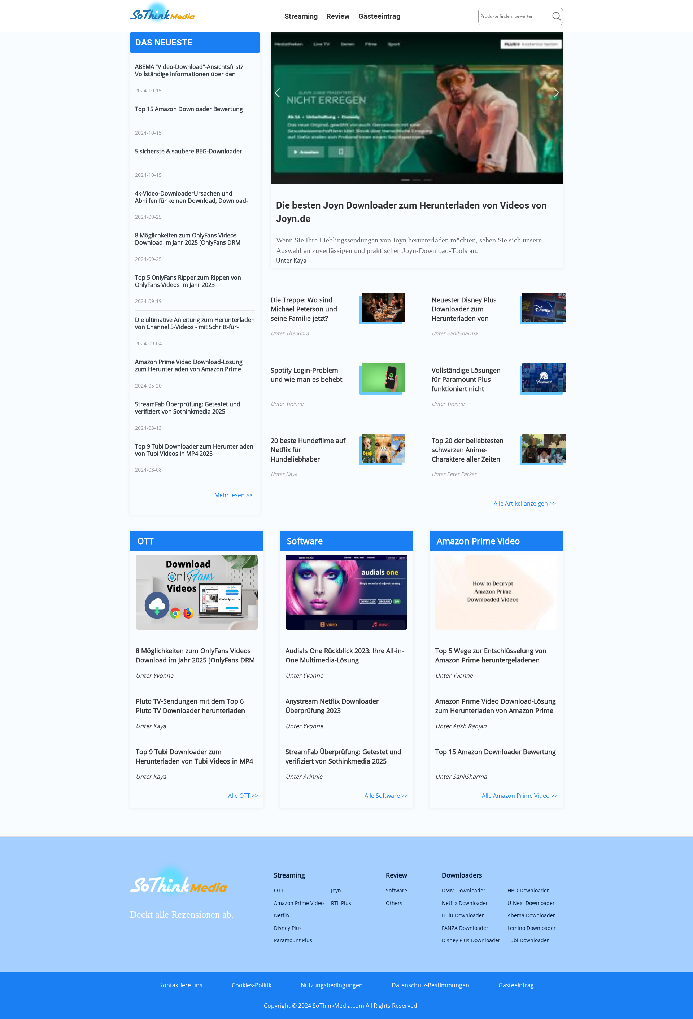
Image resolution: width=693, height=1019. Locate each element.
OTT (279, 890)
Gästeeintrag (379, 16)
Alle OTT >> (243, 796)
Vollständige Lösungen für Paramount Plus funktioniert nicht (466, 379)
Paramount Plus (293, 940)
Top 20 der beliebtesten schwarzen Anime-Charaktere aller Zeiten (468, 449)
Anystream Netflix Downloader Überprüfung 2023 (332, 706)
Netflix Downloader (465, 903)
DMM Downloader (463, 890)
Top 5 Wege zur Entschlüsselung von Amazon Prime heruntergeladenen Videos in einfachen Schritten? (490, 655)
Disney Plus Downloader (471, 940)
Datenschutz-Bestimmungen (430, 985)
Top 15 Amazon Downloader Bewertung (189, 109)
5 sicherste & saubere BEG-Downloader (188, 151)
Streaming (301, 16)
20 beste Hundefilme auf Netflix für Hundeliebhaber (308, 449)
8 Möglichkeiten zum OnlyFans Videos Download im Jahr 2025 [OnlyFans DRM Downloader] (187, 239)
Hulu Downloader (463, 915)
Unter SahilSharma (455, 333)
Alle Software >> (386, 796)
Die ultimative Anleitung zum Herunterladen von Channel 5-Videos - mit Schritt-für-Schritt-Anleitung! (195, 323)
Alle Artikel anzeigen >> (525, 503)
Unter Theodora (290, 333)
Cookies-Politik (251, 985)
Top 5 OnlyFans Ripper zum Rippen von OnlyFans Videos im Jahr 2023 (188, 281)
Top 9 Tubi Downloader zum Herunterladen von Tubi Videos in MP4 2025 (194, 450)
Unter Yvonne (287, 403)
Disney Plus (288, 927)
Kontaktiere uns (180, 985)
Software (396, 890)
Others (394, 903)
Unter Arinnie (304, 776)
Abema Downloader (531, 915)
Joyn (336, 890)
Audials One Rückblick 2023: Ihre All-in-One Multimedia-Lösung (345, 655)
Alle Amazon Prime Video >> (520, 796)
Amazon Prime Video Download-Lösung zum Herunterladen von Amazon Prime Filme (189, 365)
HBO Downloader (528, 890)
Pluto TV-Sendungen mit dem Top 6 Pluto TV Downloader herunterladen (190, 706)
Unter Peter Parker (454, 474)
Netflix (281, 915)
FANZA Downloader (465, 927)
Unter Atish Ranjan (461, 726)
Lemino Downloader (531, 927)
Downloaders (462, 875)
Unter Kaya (291, 260)
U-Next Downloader (531, 903)
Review (338, 16)
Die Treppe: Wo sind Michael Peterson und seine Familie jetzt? (304, 309)
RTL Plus (341, 903)
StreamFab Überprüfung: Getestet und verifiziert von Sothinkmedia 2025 (187, 408)
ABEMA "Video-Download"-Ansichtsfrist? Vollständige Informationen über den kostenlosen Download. (189, 70)
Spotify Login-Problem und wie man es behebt (306, 375)
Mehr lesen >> (233, 495)
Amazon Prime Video (299, 903)
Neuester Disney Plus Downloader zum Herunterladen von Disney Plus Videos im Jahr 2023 (465, 309)
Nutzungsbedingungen (332, 985)
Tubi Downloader (528, 940)
